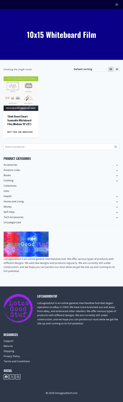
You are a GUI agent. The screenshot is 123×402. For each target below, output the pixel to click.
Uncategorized (12, 222)
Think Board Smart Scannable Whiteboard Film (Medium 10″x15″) (19, 120)
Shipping (9, 351)
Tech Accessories (14, 217)
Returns (8, 346)
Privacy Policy (12, 356)
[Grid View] (110, 69)
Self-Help (9, 212)
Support (8, 341)
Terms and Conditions (17, 361)
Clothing (9, 180)
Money (8, 206)
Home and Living (14, 201)
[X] (12, 376)
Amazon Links (12, 170)
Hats (6, 191)
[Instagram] (17, 376)
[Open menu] (116, 4)
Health (8, 196)
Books (7, 175)
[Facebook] (6, 376)
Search (116, 147)
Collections (10, 185)
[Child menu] (116, 165)
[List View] (117, 69)
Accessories (10, 164)
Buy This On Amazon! (20, 132)
